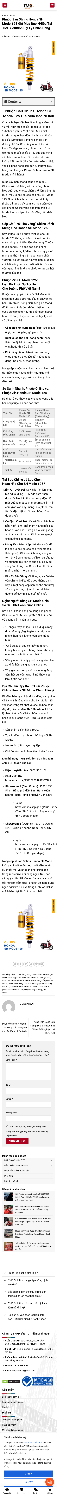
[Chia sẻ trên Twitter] (25, 964)
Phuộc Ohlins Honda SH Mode (18, 986)
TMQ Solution (39, 615)
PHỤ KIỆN (8, 1176)
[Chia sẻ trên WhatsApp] (15, 964)
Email (9, 1099)
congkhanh (34, 36)
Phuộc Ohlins (8, 16)
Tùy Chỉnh (28, 1482)
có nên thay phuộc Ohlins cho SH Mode (21, 977)
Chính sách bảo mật (33, 1442)
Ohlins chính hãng (15, 983)
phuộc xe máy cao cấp (33, 989)
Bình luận (11, 1060)
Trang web (11, 1112)
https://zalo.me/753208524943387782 (28, 780)
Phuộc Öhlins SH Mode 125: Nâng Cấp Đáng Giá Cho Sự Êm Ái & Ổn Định (14, 1027)
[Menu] (4, 5)
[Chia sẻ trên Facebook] (20, 964)
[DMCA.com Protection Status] (11, 1381)
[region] (28, 1464)
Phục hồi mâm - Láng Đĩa (16, 1171)
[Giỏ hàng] (52, 5)
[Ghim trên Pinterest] (36, 964)
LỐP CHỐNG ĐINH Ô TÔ (14, 1160)
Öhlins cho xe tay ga (32, 983)
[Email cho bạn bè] (31, 964)
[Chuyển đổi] (52, 1160)
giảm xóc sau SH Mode (26, 980)
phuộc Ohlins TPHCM (41, 986)
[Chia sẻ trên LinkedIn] (41, 964)
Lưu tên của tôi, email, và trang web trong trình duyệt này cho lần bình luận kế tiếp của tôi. (27, 1131)
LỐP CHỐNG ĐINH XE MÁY (16, 1165)
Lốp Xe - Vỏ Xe (11, 1181)
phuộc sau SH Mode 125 (12, 989)
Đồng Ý (28, 1474)
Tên (8, 1085)
